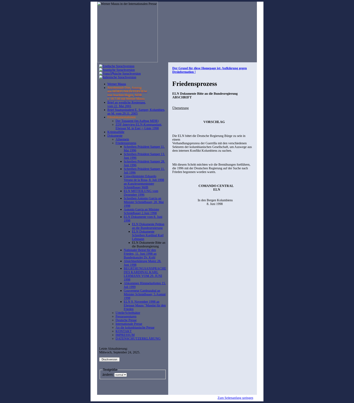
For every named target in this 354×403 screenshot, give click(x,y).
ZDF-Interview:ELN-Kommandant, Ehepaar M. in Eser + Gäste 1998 (139, 126)
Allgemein (122, 139)
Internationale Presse (129, 324)
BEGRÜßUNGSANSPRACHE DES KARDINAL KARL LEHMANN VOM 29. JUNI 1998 (145, 274)
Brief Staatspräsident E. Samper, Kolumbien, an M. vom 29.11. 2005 (136, 111)
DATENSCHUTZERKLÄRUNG (138, 338)
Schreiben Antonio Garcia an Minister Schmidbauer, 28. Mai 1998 (144, 202)
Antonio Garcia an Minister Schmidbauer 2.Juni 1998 (141, 211)
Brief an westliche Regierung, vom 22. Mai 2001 (126, 104)
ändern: (107, 374)
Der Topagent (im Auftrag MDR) (137, 121)
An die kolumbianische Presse (135, 327)
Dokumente (115, 135)
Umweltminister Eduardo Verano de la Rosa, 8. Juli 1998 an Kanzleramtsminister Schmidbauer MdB (144, 181)
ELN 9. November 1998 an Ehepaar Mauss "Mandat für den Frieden (145, 305)
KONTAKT (124, 331)
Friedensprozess (126, 143)
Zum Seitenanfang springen (235, 398)
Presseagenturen (126, 316)
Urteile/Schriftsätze (128, 312)
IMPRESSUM (125, 335)
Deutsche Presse (126, 320)
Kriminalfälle (115, 132)
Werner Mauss (116, 84)
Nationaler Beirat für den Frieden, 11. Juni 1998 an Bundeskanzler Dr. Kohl (140, 253)
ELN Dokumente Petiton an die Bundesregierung (148, 226)
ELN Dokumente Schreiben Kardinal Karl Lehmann (147, 235)
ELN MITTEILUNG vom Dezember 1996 (141, 192)
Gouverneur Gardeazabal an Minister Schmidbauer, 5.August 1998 (145, 294)
